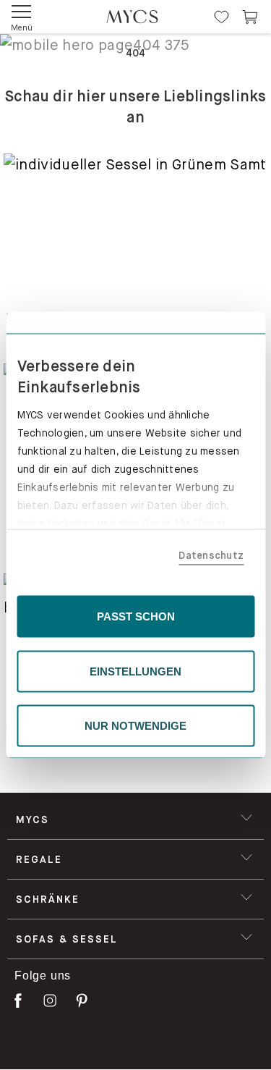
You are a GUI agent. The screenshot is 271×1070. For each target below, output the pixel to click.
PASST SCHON (136, 616)
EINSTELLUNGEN (135, 671)
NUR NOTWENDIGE (135, 726)
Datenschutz (211, 554)
